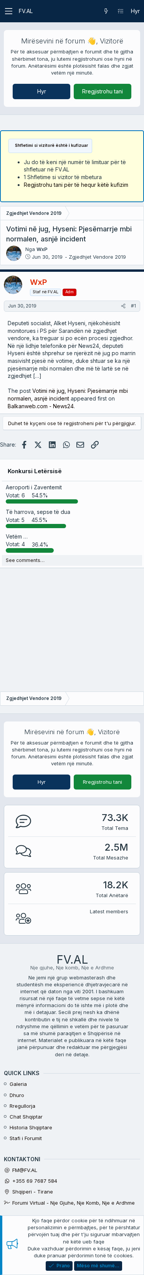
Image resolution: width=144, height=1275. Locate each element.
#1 (133, 306)
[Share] (123, 306)
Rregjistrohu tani (102, 91)
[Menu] (8, 11)
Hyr (41, 91)
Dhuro (17, 1095)
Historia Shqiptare (31, 1127)
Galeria (18, 1084)
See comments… (25, 560)
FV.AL (26, 11)
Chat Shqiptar (26, 1117)
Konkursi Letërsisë (35, 471)
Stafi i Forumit (26, 1138)
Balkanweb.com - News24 (41, 406)
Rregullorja (22, 1106)
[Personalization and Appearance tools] (120, 11)
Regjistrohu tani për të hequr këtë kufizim (76, 184)
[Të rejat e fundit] (106, 11)
